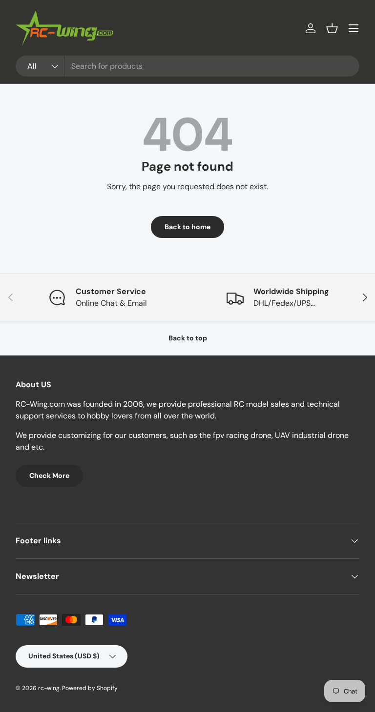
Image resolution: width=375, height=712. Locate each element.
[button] (332, 28)
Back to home (187, 226)
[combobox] (187, 66)
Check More (49, 475)
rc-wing (49, 688)
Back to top (187, 338)
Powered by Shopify (90, 688)
